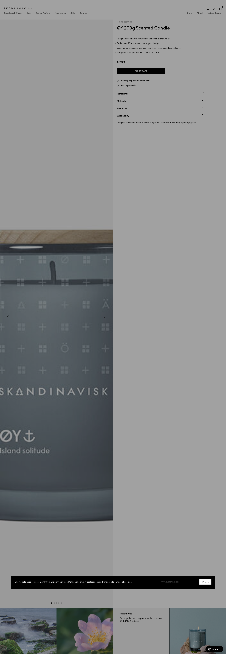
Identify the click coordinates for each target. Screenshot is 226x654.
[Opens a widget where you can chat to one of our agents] (214, 649)
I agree (205, 582)
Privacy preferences (170, 582)
